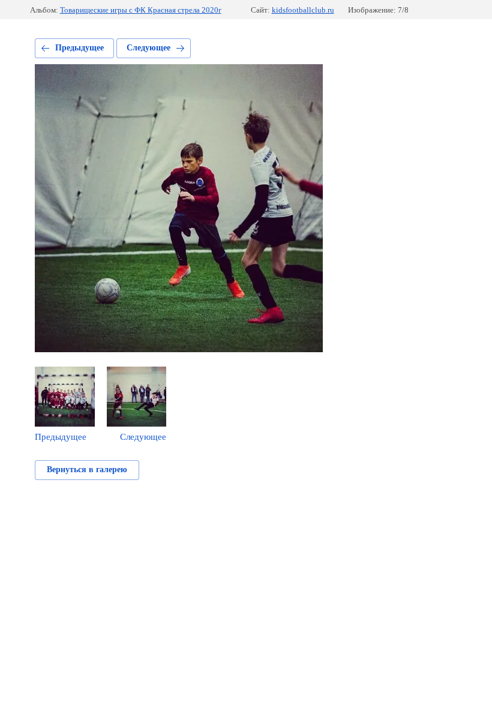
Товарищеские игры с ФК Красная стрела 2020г (140, 9)
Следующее (148, 47)
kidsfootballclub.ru (303, 9)
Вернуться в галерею (87, 469)
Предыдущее (79, 47)
